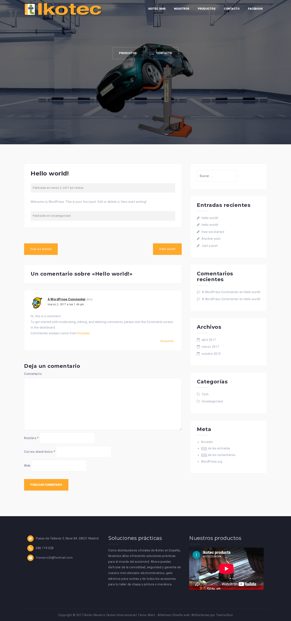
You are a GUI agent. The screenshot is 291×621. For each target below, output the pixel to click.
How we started (40, 249)
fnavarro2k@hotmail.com (54, 557)
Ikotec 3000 (157, 8)
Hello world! (167, 249)
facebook (255, 8)
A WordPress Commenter (67, 299)
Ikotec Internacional (121, 615)
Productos (207, 8)
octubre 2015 (211, 353)
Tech (205, 394)
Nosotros (181, 8)
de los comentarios (218, 455)
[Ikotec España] (63, 9)
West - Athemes (159, 615)
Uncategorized (61, 215)
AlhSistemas (200, 615)
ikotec (79, 187)
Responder (167, 341)
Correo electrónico (39, 451)
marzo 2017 (210, 346)
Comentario (33, 374)
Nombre (31, 438)
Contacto (231, 8)
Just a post (210, 245)
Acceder (207, 442)
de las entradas (215, 448)
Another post (211, 238)
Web (27, 465)
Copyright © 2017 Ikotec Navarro (81, 615)
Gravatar (83, 333)
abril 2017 (209, 340)
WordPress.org (211, 461)
